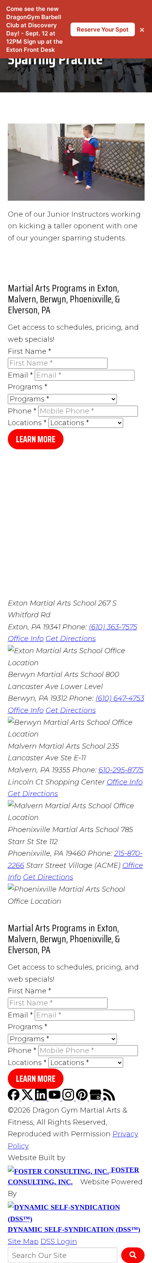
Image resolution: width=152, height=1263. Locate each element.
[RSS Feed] (109, 1098)
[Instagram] (69, 1098)
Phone (22, 411)
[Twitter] (28, 1098)
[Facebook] (14, 1098)
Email (20, 375)
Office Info (26, 638)
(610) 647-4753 (119, 698)
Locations (27, 423)
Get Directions (71, 638)
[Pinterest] (83, 1098)
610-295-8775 (121, 770)
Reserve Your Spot (103, 29)
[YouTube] (55, 1098)
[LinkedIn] (42, 1098)
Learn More (35, 439)
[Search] (133, 1255)
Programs (27, 387)
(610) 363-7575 (113, 627)
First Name (29, 351)
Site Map (23, 1241)
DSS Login (59, 1241)
